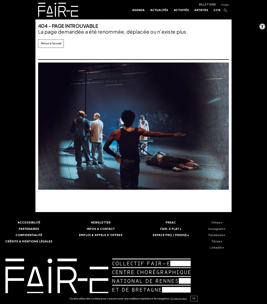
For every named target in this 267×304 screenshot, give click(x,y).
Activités (181, 10)
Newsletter (101, 222)
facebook (216, 235)
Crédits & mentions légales (28, 241)
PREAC (171, 222)
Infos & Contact (101, 228)
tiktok (216, 241)
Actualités (159, 10)
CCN (217, 10)
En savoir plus (179, 298)
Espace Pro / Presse (170, 235)
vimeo (216, 222)
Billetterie (207, 5)
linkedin (216, 247)
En (227, 4)
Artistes (201, 10)
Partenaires (29, 228)
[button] (262, 26)
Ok (193, 298)
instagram (215, 228)
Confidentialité (29, 235)
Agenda (138, 10)
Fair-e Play (169, 228)
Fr (222, 4)
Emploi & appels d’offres (100, 235)
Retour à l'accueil (51, 43)
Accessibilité (29, 222)
